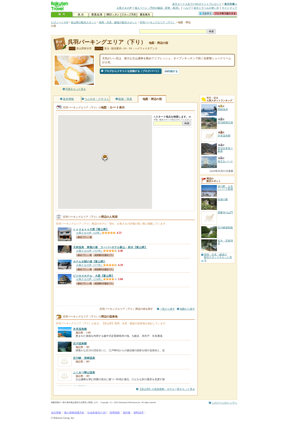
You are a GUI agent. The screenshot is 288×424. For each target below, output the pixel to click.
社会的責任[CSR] (97, 412)
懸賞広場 (97, 14)
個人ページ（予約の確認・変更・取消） (157, 7)
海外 (81, 14)
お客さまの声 (124, 7)
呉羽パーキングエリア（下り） (157, 22)
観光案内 (145, 14)
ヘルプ (187, 7)
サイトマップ (229, 7)
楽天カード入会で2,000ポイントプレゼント (197, 4)
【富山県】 (91, 229)
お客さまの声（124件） (89, 279)
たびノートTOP (59, 22)
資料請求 (138, 412)
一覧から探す (167, 308)
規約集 (126, 412)
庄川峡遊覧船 (225, 227)
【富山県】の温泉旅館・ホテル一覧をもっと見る (167, 389)
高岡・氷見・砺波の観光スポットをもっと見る (218, 257)
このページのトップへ (224, 402)
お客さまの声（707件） (89, 250)
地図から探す (187, 308)
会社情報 (56, 412)
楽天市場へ (230, 4)
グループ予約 (129, 14)
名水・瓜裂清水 (225, 242)
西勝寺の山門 (225, 212)
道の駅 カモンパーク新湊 (225, 187)
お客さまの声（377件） (89, 265)
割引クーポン (113, 14)
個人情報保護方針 (74, 412)
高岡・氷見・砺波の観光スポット (118, 22)
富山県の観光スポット (83, 22)
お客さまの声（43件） (89, 232)
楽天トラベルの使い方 (206, 7)
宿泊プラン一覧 (84, 237)
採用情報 (115, 412)
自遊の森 (223, 199)
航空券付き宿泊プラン (103, 255)
